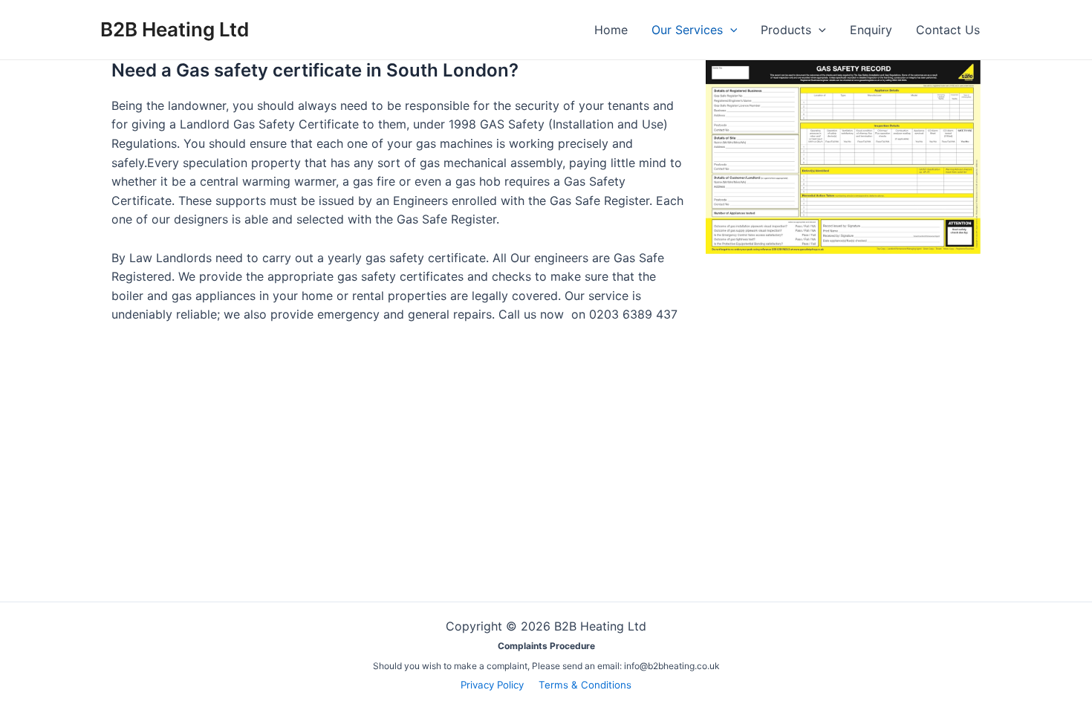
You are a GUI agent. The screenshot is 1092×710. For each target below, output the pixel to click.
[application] (730, 29)
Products (786, 29)
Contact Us (948, 29)
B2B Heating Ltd (174, 29)
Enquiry (871, 29)
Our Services (687, 29)
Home (611, 29)
